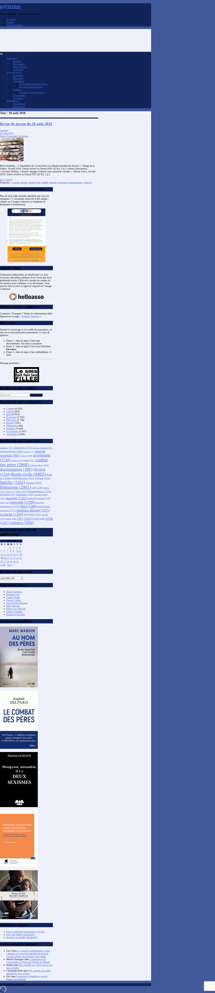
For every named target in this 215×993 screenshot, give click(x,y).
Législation (18, 81)
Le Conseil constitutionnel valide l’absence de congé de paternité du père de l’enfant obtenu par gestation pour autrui (28, 953)
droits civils (34, 182)
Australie (28, 452)
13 (5, 554)
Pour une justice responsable (20, 934)
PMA (28, 506)
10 (17, 551)
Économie (18, 75)
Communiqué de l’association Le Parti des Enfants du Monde (28, 960)
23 (14, 558)
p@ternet (10, 6)
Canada (28, 460)
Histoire (17, 61)
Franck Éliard (13, 597)
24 (17, 558)
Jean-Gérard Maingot (16, 603)
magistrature (25, 494)
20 (5, 558)
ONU (4, 503)
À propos (11, 19)
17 (17, 554)
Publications (19, 106)
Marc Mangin (13, 606)
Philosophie (12, 425)
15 (11, 554)
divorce (24, 182)
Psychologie (19, 95)
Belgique (16, 461)
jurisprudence (39, 491)
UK (24, 518)
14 (8, 554)
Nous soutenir (20, 67)
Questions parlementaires (31, 92)
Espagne (26, 478)
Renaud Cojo (13, 594)
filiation (34, 482)
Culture (10, 411)
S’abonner (18, 69)
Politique (17, 89)
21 (8, 558)
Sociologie (18, 98)
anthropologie (11, 451)
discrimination (16, 469)
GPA (37, 487)
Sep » (10, 565)
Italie (21, 491)
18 (20, 554)
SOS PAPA (32, 514)
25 (20, 558)
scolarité (11, 514)
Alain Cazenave (14, 591)
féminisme (15, 487)
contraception (39, 465)
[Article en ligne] (19, 686)
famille (45, 182)
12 (1, 554)
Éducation (18, 78)
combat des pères (24, 462)
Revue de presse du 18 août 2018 (26, 124)
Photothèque (19, 104)
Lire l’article (6, 179)
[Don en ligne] (26, 300)
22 (11, 558)
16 (14, 554)
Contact (10, 22)
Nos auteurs (19, 64)
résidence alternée (33, 510)
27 (5, 561)
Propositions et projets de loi (33, 84)
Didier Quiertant (14, 611)
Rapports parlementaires (31, 87)
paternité (22, 502)
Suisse (11, 519)
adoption (6, 448)
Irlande (53, 182)
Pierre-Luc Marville (16, 608)
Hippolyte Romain (15, 614)
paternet (4, 130)
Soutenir (30, 316)
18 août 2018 (6, 133)
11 (20, 551)
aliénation (23, 447)
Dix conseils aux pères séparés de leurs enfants (28, 972)
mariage (16, 498)
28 (8, 561)
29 (11, 561)
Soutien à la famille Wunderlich (21, 937)
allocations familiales (42, 448)
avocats (15, 182)
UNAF (38, 518)
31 (17, 561)
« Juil (2, 565)
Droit (2, 136)
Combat (10, 408)
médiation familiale (39, 498)
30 (14, 561)
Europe (42, 478)
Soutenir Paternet (14, 25)
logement (7, 494)
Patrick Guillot (13, 600)
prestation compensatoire (70, 182)
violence (88, 182)
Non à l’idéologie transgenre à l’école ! (25, 931)
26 (1, 561)
